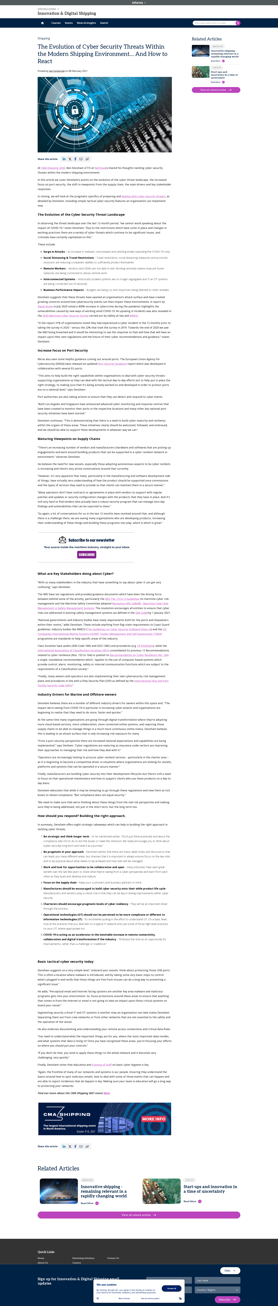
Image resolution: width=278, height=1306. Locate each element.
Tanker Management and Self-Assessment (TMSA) (131, 634)
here (106, 1093)
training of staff (102, 1064)
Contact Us (113, 1258)
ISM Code (141, 612)
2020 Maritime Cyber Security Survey (65, 315)
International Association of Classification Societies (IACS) (73, 650)
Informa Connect (47, 8)
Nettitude (101, 168)
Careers (76, 1263)
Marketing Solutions (83, 1258)
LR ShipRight (145, 645)
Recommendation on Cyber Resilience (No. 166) (139, 655)
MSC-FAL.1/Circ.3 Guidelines (122, 599)
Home (41, 1258)
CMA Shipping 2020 (53, 168)
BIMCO (134, 315)
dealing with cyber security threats (143, 196)
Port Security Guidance (112, 363)
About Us (43, 1263)
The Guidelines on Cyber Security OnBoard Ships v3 (119, 629)
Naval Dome (45, 306)
